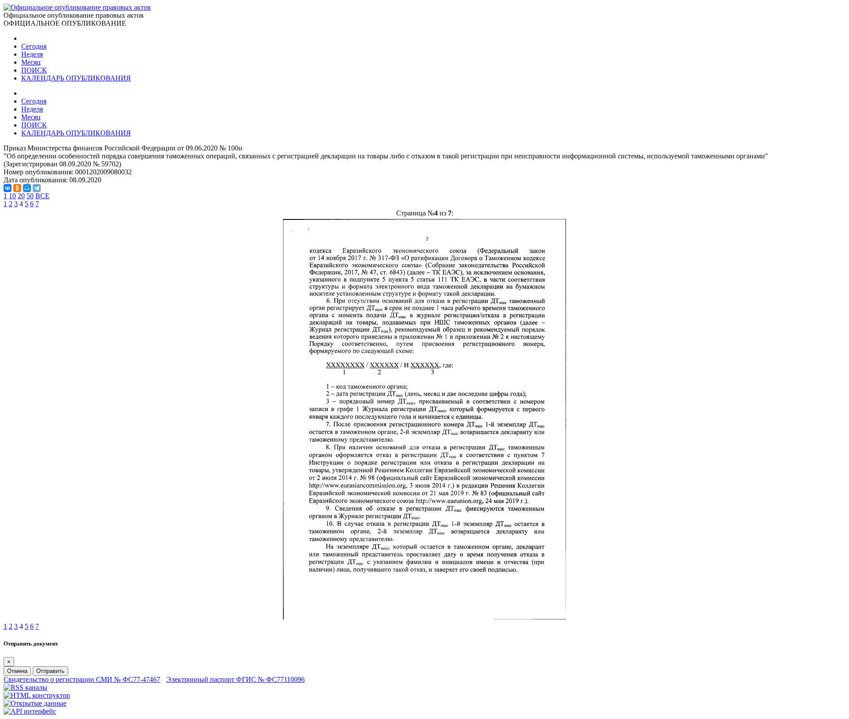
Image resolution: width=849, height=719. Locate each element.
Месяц (31, 62)
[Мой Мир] (27, 188)
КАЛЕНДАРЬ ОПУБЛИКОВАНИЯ (76, 78)
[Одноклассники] (17, 188)
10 (12, 196)
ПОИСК (34, 70)
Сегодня (33, 46)
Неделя (32, 54)
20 (21, 196)
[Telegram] (37, 188)
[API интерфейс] (30, 711)
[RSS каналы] (25, 687)
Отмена (17, 671)
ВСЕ (42, 196)
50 (30, 196)
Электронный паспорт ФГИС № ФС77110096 (235, 679)
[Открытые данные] (35, 703)
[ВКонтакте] (7, 188)
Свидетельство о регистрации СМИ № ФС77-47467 (82, 679)
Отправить (50, 671)
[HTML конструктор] (37, 695)
